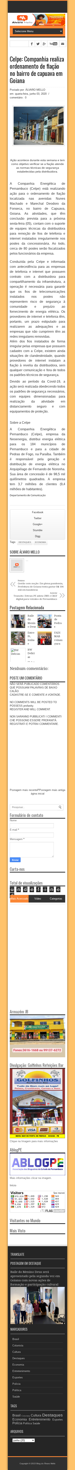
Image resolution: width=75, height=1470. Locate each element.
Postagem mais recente (23, 790)
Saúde (16, 1396)
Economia (40, 542)
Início (13, 1185)
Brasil (15, 1339)
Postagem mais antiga (52, 790)
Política (16, 1390)
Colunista (17, 1345)
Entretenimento (21, 1371)
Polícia (16, 1383)
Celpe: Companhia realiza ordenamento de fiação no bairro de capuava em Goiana (37, 69)
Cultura (16, 1351)
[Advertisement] (35, 929)
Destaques (25, 542)
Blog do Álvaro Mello (45, 1463)
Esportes (17, 1377)
